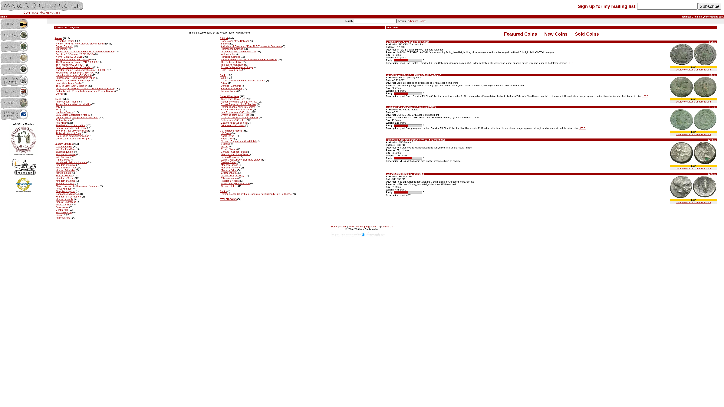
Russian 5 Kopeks (230, 181)
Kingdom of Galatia (65, 181)
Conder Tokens (229, 149)
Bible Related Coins (231, 70)
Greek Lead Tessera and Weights (73, 138)
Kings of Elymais (64, 175)
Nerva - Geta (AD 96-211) (69, 57)
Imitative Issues (229, 91)
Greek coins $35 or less (233, 99)
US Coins (226, 133)
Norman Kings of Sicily (232, 175)
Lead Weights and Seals (68, 83)
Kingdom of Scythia (66, 165)
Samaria (225, 43)
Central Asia (62, 210)
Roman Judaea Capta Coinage (237, 67)
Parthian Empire (64, 146)
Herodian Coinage (230, 57)
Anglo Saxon (227, 136)
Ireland (224, 146)
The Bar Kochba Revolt (233, 64)
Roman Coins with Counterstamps (73, 80)
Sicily (58, 109)
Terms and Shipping (358, 226)
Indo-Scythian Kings (66, 167)
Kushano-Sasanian (66, 154)
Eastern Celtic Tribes (231, 88)
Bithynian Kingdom (65, 191)
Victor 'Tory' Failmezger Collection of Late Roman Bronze (85, 88)
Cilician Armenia (229, 178)
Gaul (223, 78)
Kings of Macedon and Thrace (71, 128)
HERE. (571, 63)
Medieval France (229, 165)
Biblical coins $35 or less (233, 120)
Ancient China (63, 218)
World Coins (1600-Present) (235, 183)
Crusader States (229, 173)
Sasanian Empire (65, 152)
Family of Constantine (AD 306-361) (74, 67)
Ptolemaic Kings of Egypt (68, 133)
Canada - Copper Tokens (234, 152)
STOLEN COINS (228, 199)
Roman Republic (64, 46)
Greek (58, 99)
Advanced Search (417, 21)
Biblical (224, 38)
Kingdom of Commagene (68, 196)
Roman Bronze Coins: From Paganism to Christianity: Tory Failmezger (256, 194)
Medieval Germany (230, 167)
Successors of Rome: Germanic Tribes (75, 78)
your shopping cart (713, 16)
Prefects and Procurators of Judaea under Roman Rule (249, 59)
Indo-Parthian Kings (66, 149)
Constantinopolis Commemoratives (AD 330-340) (81, 70)
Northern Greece (64, 112)
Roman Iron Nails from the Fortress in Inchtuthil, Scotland (85, 51)
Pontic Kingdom (64, 188)
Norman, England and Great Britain (239, 141)
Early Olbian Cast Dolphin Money (73, 115)
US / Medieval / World (231, 130)
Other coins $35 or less (233, 125)
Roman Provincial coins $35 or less (239, 101)
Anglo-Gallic (227, 138)
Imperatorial (62, 49)
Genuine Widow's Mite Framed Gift (238, 51)
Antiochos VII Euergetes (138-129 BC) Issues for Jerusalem (251, 46)
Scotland (225, 144)
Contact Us (387, 226)
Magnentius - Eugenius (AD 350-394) (75, 72)
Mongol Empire (63, 173)
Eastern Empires (64, 144)
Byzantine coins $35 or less (235, 115)
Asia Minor (61, 123)
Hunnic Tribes (63, 159)
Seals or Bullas (228, 162)
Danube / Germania (231, 86)
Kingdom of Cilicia (65, 183)
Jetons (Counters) (230, 157)
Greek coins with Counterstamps (72, 136)
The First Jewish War (231, 62)
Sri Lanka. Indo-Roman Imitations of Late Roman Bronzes (85, 91)
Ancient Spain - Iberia (67, 101)
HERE (645, 96)
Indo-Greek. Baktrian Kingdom (71, 162)
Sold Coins (587, 34)
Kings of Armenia (64, 199)
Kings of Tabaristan (65, 170)
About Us (375, 226)
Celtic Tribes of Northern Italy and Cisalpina (243, 80)
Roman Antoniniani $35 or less (236, 109)
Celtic (223, 75)
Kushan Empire (64, 212)
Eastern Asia (62, 207)
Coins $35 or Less (229, 96)
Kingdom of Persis (65, 178)
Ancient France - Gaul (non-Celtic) (73, 104)
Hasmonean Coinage (232, 49)
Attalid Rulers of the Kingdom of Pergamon (77, 186)
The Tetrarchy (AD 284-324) (70, 64)
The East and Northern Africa (70, 125)
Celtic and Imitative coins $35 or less (239, 117)
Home (334, 226)
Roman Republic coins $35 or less (238, 104)
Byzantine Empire (65, 41)
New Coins (556, 34)
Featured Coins (520, 34)
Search (343, 226)
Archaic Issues (63, 120)
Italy (58, 107)
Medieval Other (229, 170)
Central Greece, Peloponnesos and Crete (77, 117)
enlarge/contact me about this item (693, 69)
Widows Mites (228, 54)
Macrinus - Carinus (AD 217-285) (73, 59)
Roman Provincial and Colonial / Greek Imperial (80, 43)
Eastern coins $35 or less (234, 123)
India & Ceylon (63, 204)
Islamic (59, 215)
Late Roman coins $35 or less (236, 112)
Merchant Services (23, 192)
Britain (224, 83)
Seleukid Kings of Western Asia (72, 130)
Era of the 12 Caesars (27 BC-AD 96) (75, 54)
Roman (58, 38)
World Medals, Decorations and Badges (241, 159)
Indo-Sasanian (63, 157)
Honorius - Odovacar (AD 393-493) (74, 75)
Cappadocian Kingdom (68, 194)
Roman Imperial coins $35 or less (238, 107)
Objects (60, 94)
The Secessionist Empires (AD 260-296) (76, 62)
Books (223, 191)
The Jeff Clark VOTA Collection (71, 86)
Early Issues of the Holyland (235, 41)
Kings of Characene (66, 202)
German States (228, 186)
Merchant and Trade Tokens (235, 154)
